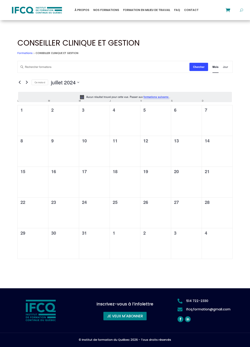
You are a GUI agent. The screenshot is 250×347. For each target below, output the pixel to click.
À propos (81, 10)
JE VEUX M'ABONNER (125, 316)
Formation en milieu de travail (146, 10)
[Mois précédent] (19, 82)
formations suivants (156, 97)
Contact (191, 10)
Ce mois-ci (40, 82)
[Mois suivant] (27, 82)
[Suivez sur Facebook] (180, 319)
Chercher (198, 67)
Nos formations (106, 10)
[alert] (125, 97)
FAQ (177, 10)
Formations (25, 53)
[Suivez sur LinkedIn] (188, 319)
